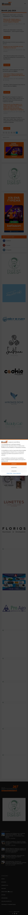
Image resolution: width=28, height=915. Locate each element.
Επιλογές (14, 471)
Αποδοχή (14, 463)
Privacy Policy (9, 473)
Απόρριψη (14, 467)
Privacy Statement (17, 473)
